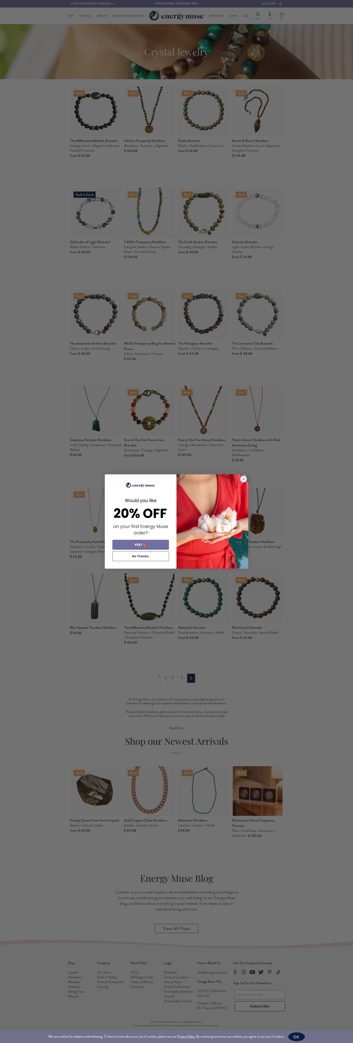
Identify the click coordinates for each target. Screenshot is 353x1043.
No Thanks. (140, 556)
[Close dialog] (243, 479)
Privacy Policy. (186, 1036)
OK (296, 1037)
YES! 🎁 (141, 544)
